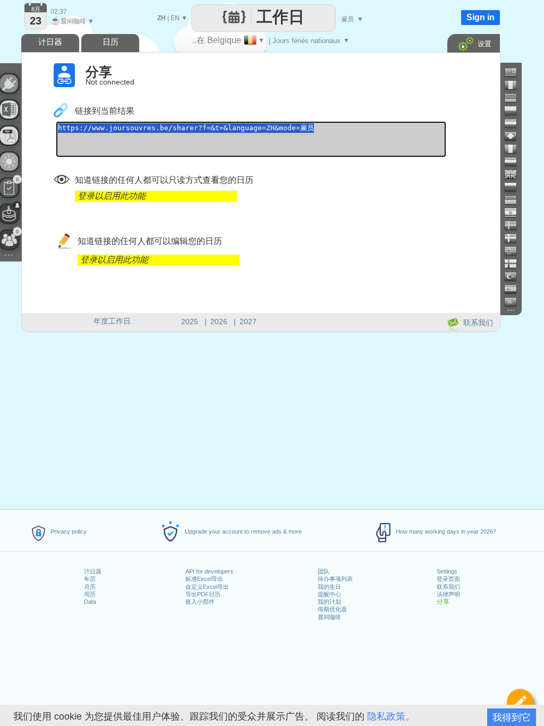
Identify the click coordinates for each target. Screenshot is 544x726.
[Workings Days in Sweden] (514, 225)
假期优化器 (332, 609)
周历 (90, 594)
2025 (189, 321)
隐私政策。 (391, 716)
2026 (218, 321)
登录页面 (448, 579)
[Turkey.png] (514, 276)
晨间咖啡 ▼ (72, 21)
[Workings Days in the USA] (514, 72)
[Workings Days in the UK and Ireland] (514, 174)
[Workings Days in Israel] (514, 212)
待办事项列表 (335, 579)
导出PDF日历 (202, 594)
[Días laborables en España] (514, 289)
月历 (90, 587)
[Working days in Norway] (514, 250)
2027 (248, 321)
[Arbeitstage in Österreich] (514, 123)
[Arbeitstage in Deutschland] (514, 97)
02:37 (58, 11)
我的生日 (329, 587)
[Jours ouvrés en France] (514, 85)
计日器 (92, 571)
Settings (447, 571)
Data (90, 601)
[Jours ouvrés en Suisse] (514, 136)
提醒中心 (329, 594)
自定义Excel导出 (207, 587)
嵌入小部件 (200, 601)
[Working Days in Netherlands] (514, 161)
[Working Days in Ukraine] (514, 199)
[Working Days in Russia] (514, 187)
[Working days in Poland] (514, 110)
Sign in (480, 17)
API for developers (209, 571)
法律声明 (448, 594)
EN (175, 18)
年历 (90, 579)
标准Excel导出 (204, 579)
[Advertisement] (260, 418)
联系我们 (448, 587)
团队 (323, 571)
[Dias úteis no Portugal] (514, 302)
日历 (110, 41)
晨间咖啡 (329, 617)
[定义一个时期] (520, 702)
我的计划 (329, 601)
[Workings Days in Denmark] (514, 238)
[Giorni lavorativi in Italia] (514, 148)
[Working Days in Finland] (514, 263)
